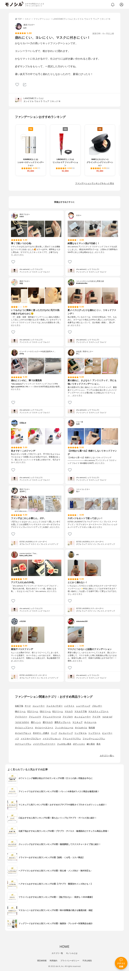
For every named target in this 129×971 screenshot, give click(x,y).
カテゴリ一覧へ (107, 755)
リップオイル (80, 733)
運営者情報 (42, 960)
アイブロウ (68, 717)
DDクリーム (45, 711)
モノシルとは (71, 953)
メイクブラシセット (52, 738)
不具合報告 (87, 960)
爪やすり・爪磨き (41, 733)
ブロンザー (97, 706)
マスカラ (69, 711)
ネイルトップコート (24, 727)
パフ (17, 738)
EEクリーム (57, 711)
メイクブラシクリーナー (44, 744)
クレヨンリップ (66, 733)
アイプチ (96, 717)
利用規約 (53, 960)
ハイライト (69, 706)
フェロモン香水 (64, 744)
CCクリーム (32, 711)
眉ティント (36, 722)
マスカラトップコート (98, 711)
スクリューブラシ (23, 744)
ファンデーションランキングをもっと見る (94, 183)
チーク (28, 706)
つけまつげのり (22, 722)
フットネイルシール (64, 727)
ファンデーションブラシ (94, 738)
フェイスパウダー (54, 706)
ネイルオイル (81, 727)
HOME (64, 947)
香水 (98, 744)
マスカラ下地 (80, 711)
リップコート (94, 733)
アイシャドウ (35, 717)
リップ (54, 733)
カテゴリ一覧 (57, 953)
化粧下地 (19, 706)
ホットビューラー (82, 717)
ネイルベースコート (44, 727)
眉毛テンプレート (62, 722)
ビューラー (107, 733)
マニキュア (77, 722)
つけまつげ (107, 717)
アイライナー (21, 717)
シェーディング (83, 706)
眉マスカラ (48, 722)
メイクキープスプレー (31, 738)
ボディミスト (79, 744)
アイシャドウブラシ (72, 738)
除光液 (92, 727)
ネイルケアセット (23, 733)
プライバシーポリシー (69, 960)
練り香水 (91, 744)
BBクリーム (20, 711)
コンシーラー (38, 706)
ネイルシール (90, 722)
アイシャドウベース (52, 717)
